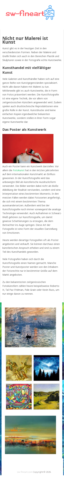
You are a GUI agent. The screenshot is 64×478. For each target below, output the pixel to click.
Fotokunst (19, 170)
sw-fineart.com (24, 471)
